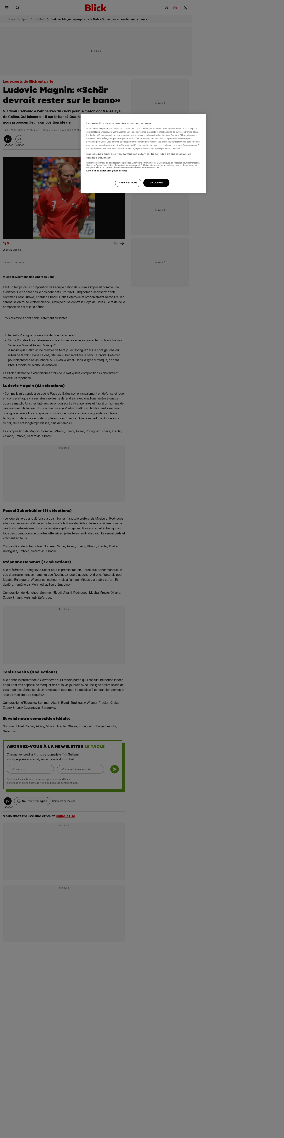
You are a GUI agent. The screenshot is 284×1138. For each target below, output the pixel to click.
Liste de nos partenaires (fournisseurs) (106, 171)
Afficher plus (128, 183)
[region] (143, 153)
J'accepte (156, 183)
